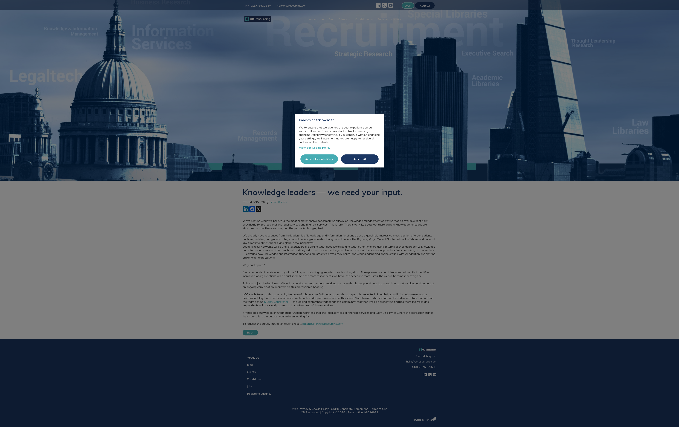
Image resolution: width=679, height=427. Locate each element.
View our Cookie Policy (314, 147)
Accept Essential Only (319, 159)
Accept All (359, 159)
